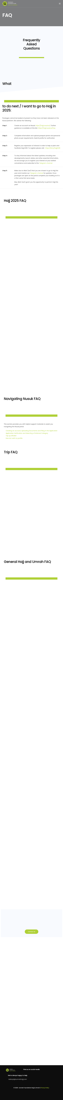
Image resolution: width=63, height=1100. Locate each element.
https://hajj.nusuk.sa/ (43, 126)
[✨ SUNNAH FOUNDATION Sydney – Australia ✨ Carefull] (24, 965)
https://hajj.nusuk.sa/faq (46, 128)
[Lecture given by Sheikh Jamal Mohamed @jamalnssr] (55, 944)
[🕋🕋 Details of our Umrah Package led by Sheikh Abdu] (39, 993)
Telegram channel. (46, 163)
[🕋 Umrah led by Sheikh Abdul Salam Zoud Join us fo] (8, 988)
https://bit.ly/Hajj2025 (52, 148)
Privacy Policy (45, 1088)
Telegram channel (36, 173)
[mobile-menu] (58, 3)
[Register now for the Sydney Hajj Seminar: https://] (8, 1055)
